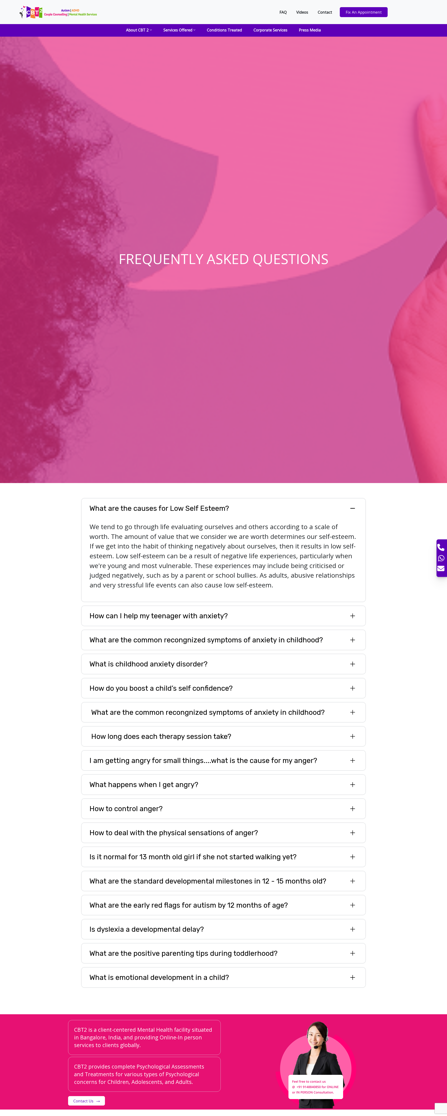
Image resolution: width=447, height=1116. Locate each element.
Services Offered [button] (177, 29)
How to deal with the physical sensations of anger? (173, 832)
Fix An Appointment (364, 12)
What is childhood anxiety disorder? (148, 664)
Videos (302, 12)
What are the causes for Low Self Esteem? (159, 508)
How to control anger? (126, 808)
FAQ (283, 12)
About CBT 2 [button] (137, 29)
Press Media (310, 29)
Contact (325, 12)
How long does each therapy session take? (160, 736)
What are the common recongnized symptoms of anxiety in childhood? (206, 640)
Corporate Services (270, 29)
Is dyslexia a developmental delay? (146, 929)
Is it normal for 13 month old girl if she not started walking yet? (192, 856)
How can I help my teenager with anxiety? (158, 615)
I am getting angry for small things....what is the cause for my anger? (203, 760)
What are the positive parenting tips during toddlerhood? (183, 953)
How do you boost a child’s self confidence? (161, 688)
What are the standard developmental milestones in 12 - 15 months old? (207, 881)
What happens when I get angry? (143, 784)
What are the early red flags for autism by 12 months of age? (188, 905)
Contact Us (83, 1100)
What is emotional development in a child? (159, 977)
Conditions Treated (224, 29)
